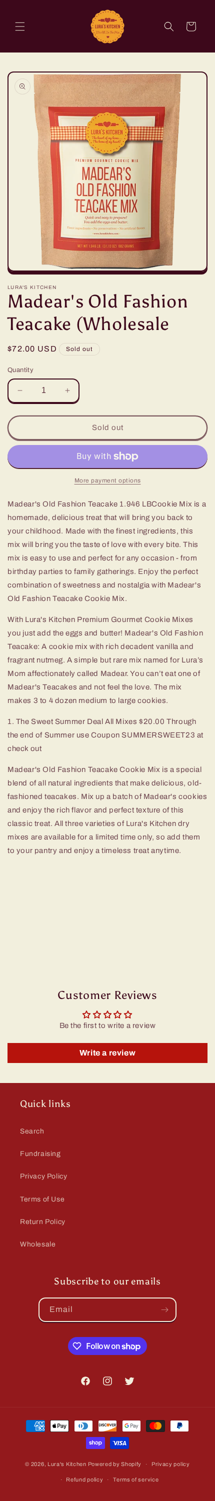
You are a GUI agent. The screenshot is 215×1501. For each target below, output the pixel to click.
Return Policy (43, 1222)
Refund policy (84, 1479)
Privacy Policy (43, 1176)
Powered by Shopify (115, 1464)
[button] (20, 27)
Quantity (21, 370)
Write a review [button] (108, 1052)
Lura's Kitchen (67, 1464)
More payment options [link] (107, 480)
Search (32, 1131)
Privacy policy (171, 1464)
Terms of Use (42, 1199)
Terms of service (135, 1479)
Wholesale (38, 1244)
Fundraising (40, 1154)
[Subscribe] (165, 1310)
